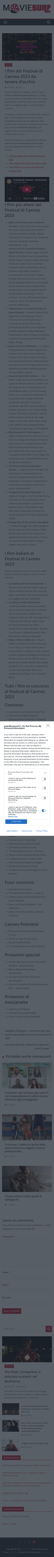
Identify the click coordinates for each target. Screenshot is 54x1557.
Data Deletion (12, 831)
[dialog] (27, 778)
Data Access (27, 831)
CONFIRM (16, 822)
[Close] (48, 726)
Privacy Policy (42, 831)
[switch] (44, 779)
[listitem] (27, 773)
